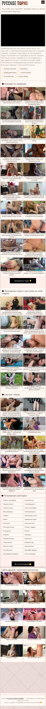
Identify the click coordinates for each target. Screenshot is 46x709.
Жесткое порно (8, 546)
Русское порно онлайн (15, 698)
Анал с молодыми (30, 508)
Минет (5, 519)
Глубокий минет (30, 512)
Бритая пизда (29, 542)
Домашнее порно (31, 519)
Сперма (5, 516)
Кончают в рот (8, 550)
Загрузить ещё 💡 (23, 280)
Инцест (27, 531)
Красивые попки (8, 538)
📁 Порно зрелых (22, 76)
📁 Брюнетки (23, 69)
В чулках (6, 535)
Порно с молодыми (9, 500)
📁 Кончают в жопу (9, 69)
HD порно (6, 523)
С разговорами (30, 504)
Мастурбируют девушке (10, 554)
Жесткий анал (29, 546)
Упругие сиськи (8, 504)
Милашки (28, 535)
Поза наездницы (30, 554)
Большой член (30, 523)
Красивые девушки (31, 550)
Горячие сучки (8, 508)
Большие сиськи (8, 527)
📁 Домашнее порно (9, 73)
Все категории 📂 (23, 564)
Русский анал (29, 500)
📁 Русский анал (8, 76)
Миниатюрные (8, 512)
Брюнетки (28, 538)
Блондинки (7, 531)
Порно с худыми (30, 527)
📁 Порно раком (25, 73)
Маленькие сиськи (31, 516)
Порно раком (7, 542)
